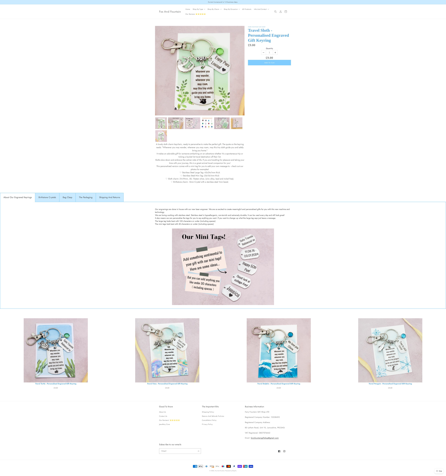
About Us (162, 412)
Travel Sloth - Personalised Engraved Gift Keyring (268, 35)
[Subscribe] (198, 451)
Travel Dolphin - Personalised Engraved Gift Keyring (278, 383)
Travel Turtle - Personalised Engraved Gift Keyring (55, 383)
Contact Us (163, 416)
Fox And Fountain (220, 471)
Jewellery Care (164, 424)
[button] (198, 9)
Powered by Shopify (230, 471)
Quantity (269, 48)
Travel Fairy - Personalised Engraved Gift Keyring (167, 383)
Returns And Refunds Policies (213, 416)
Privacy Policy (207, 424)
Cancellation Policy (209, 420)
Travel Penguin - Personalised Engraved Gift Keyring (390, 383)
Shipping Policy (208, 412)
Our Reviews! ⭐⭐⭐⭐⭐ (169, 420)
